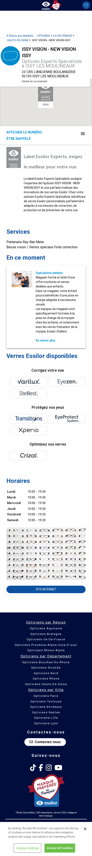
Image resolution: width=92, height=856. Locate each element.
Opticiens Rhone (46, 678)
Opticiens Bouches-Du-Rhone (46, 662)
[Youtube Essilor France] (58, 768)
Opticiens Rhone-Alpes (46, 650)
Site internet (46, 589)
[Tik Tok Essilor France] (33, 768)
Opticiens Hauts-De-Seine (46, 684)
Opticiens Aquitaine (46, 628)
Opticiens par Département (46, 656)
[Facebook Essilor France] (41, 768)
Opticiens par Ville (46, 690)
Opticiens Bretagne (46, 634)
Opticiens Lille (46, 717)
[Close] (85, 829)
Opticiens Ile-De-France (46, 639)
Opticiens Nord (46, 673)
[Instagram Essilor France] (49, 768)
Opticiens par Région (46, 622)
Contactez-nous (48, 742)
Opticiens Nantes (46, 712)
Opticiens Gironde (46, 667)
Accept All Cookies (60, 848)
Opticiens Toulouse (46, 701)
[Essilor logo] (46, 5)
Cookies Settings (27, 848)
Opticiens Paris (46, 695)
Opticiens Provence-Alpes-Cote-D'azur (46, 644)
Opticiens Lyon (46, 723)
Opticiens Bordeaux (46, 706)
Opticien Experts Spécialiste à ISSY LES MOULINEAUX (52, 64)
